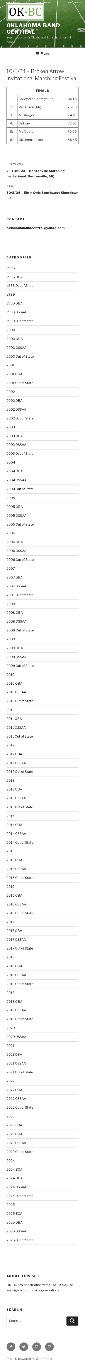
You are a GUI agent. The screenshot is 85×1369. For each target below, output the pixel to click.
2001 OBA (14, 374)
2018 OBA (14, 966)
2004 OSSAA (17, 480)
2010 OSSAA (16, 692)
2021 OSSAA (16, 1063)
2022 (11, 1081)
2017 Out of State (20, 948)
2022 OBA (14, 1090)
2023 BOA (14, 1125)
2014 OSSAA (16, 834)
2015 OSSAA (16, 869)
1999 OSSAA (16, 312)
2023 (11, 1116)
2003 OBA (15, 436)
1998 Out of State (20, 286)
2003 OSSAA (16, 445)
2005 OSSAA (17, 516)
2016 (11, 887)
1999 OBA (15, 303)
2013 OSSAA (16, 798)
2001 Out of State (20, 383)
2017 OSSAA (16, 940)
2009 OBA (15, 648)
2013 (10, 781)
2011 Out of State (20, 736)
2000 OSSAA (17, 348)
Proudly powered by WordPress (29, 1359)
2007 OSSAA (16, 586)
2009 (11, 639)
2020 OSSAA (16, 1037)
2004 (11, 462)
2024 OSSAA (16, 1187)
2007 (11, 569)
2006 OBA (15, 542)
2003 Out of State (20, 454)
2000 (11, 330)
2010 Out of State (20, 701)
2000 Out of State (20, 357)
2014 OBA (14, 825)
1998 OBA (15, 277)
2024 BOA (14, 1169)
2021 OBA (14, 1055)
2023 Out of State (20, 1152)
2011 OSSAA (16, 728)
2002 (11, 392)
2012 (10, 745)
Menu (45, 53)
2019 (11, 993)
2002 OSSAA (16, 409)
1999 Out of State (20, 321)
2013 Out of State (20, 807)
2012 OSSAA (16, 763)
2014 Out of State (20, 843)
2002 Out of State (20, 418)
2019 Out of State (20, 1019)
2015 (11, 851)
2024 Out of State (20, 1196)
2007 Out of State (20, 595)
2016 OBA (14, 895)
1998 (11, 268)
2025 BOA (14, 1214)
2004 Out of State (20, 489)
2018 (11, 957)
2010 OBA (14, 683)
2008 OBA (15, 613)
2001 (11, 365)
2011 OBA (14, 719)
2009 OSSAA (17, 657)
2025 (11, 1205)
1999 (11, 294)
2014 (11, 816)
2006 (11, 533)
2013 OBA (14, 789)
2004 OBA (15, 471)
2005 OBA (15, 507)
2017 (10, 922)
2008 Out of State (20, 630)
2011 (10, 710)
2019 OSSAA (16, 1010)
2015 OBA (14, 860)
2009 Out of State (20, 666)
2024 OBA (15, 1178)
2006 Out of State (20, 560)
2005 (11, 498)
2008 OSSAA (17, 621)
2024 (11, 1161)
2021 (10, 1046)
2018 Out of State (20, 984)
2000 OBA (15, 339)
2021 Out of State (20, 1072)
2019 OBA (14, 1002)
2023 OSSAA (16, 1143)
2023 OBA (14, 1134)
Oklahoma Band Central (33, 28)
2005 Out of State (20, 524)
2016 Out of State (20, 913)
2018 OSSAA (16, 975)
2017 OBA (14, 931)
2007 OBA (15, 577)
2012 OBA (14, 754)
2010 (11, 675)
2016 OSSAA (16, 904)
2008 (11, 604)
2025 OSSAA (16, 1231)
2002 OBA (15, 401)
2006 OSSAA (17, 551)
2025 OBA (15, 1222)
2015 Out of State (20, 878)
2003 (11, 427)
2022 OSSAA (16, 1099)
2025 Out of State (20, 1240)
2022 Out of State (20, 1107)
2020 (11, 1028)
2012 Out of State (20, 772)
